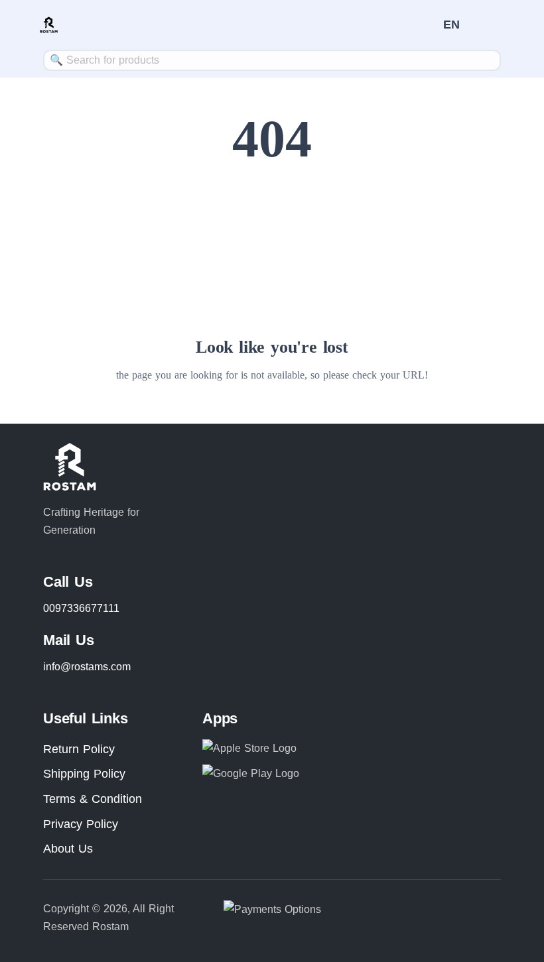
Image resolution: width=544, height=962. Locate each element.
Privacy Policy (80, 824)
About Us (68, 848)
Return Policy (79, 749)
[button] (451, 24)
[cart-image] (427, 25)
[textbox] (272, 60)
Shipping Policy (84, 773)
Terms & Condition (92, 799)
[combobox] (272, 60)
